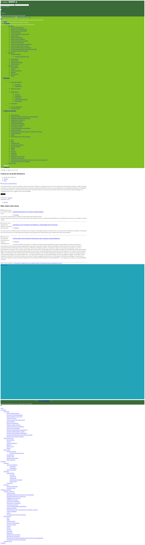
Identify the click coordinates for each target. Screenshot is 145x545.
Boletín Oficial (14, 92)
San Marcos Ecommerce (17, 158)
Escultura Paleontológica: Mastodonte (21, 44)
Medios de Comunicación (18, 156)
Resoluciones (18, 101)
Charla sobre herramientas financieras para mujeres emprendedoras (36, 238)
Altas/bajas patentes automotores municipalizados (24, 116)
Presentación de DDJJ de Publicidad (20, 161)
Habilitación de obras (16, 121)
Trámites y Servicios (10, 111)
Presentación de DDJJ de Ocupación (20, 136)
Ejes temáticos (15, 67)
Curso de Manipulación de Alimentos (21, 128)
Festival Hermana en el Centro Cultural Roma (28, 212)
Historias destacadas (16, 62)
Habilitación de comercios (18, 120)
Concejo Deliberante (16, 107)
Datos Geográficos (16, 70)
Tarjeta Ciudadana (16, 133)
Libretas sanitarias (16, 130)
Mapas (13, 75)
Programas (14, 103)
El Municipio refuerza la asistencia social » (51, 263)
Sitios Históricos (15, 64)
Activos (13, 135)
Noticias (6, 165)
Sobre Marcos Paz (13, 66)
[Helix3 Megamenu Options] (1, 19)
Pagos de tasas (15, 115)
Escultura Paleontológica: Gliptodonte (21, 47)
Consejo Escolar (15, 108)
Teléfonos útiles (15, 143)
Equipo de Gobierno (16, 82)
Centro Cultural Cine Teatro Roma (20, 34)
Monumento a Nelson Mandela (19, 51)
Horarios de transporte (17, 145)
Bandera (13, 72)
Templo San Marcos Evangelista (19, 41)
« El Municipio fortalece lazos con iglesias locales (26, 263)
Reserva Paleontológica (17, 27)
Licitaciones (18, 96)
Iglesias (13, 148)
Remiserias (14, 155)
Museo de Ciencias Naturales (19, 29)
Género (6, 202)
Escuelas (13, 151)
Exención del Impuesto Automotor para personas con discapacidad (29, 160)
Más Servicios (7, 516)
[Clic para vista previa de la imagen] (9, 183)
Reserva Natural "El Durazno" (19, 31)
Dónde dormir (15, 59)
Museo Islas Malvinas (17, 37)
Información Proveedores (18, 125)
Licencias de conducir (17, 126)
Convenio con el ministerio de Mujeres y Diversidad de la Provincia (35, 225)
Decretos (17, 94)
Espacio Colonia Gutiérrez (18, 39)
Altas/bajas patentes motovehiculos (20, 118)
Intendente (18, 84)
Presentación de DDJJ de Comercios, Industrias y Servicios (26, 131)
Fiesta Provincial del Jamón (22, 56)
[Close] (1, 405)
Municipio (7, 78)
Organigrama (18, 86)
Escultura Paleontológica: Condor (20, 46)
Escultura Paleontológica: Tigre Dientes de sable (24, 49)
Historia (13, 69)
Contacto (6, 167)
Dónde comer (14, 61)
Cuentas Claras (12, 163)
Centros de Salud (15, 146)
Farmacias (14, 153)
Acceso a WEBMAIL (44, 401)
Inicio (5, 22)
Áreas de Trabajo (15, 88)
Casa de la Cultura (16, 32)
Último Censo (14, 74)
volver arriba (4, 265)
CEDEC (13, 150)
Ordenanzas (18, 98)
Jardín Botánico (15, 36)
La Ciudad (7, 23)
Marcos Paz (11, 52)
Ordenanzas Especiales (21, 99)
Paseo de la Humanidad (17, 42)
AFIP (12, 140)
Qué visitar (11, 26)
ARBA (12, 141)
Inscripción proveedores (17, 123)
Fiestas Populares (16, 54)
